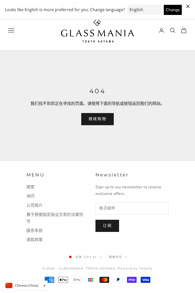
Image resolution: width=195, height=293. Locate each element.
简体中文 (115, 257)
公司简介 (34, 205)
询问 (30, 196)
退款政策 (34, 240)
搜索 (30, 187)
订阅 (107, 225)
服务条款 (34, 230)
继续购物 (98, 118)
